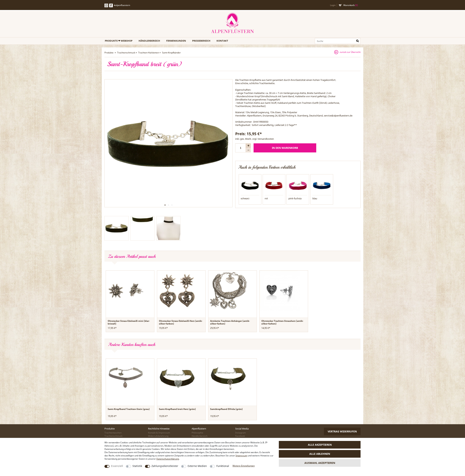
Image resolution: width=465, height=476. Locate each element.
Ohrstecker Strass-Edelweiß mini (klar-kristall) (129, 322)
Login (332, 5)
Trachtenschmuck (126, 52)
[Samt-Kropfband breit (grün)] (168, 143)
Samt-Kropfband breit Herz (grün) (177, 409)
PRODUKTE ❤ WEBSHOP (118, 40)
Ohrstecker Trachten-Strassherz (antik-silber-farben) (282, 322)
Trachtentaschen (113, 432)
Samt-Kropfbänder (171, 52)
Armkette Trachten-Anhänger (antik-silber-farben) (230, 322)
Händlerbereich (149, 40)
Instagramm (106, 5)
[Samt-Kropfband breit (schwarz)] (250, 185)
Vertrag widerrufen (342, 431)
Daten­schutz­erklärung (167, 458)
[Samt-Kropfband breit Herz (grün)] (177, 378)
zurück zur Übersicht (350, 52)
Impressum (241, 455)
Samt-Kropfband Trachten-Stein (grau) (129, 409)
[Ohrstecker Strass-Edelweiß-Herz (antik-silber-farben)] (177, 290)
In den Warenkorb (285, 148)
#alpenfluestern (122, 5)
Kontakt (222, 40)
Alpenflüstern (232, 23)
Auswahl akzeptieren (319, 463)
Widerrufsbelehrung (158, 435)
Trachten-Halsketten (148, 52)
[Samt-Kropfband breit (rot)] (274, 185)
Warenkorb (350, 5)
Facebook (111, 5)
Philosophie (197, 432)
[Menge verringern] (248, 150)
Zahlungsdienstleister (164, 466)
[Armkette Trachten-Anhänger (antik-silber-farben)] (228, 290)
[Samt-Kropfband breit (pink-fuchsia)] (297, 185)
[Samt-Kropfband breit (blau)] (321, 185)
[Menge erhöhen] (248, 145)
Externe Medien (197, 466)
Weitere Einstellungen (243, 465)
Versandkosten (266, 138)
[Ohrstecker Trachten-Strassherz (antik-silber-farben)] (280, 290)
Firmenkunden (176, 40)
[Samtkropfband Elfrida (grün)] (228, 378)
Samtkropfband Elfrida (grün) (226, 409)
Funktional (222, 466)
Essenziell (117, 466)
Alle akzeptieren (320, 444)
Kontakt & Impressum (159, 432)
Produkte (109, 52)
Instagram (240, 432)
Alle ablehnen (319, 453)
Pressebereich (201, 40)
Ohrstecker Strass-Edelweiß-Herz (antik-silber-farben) (180, 322)
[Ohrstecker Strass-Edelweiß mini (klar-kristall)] (126, 290)
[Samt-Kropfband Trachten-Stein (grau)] (126, 378)
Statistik (137, 466)
